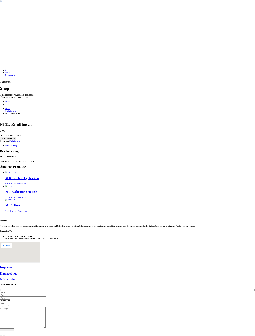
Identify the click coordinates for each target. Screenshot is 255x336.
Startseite (9, 70)
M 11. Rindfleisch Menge (10, 135)
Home (7, 102)
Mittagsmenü (10, 111)
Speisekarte (10, 75)
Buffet (8, 72)
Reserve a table (7, 330)
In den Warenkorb (8, 138)
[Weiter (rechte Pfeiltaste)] (4, 335)
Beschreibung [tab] (11, 145)
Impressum (7, 267)
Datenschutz (8, 273)
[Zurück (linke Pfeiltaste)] (1, 335)
